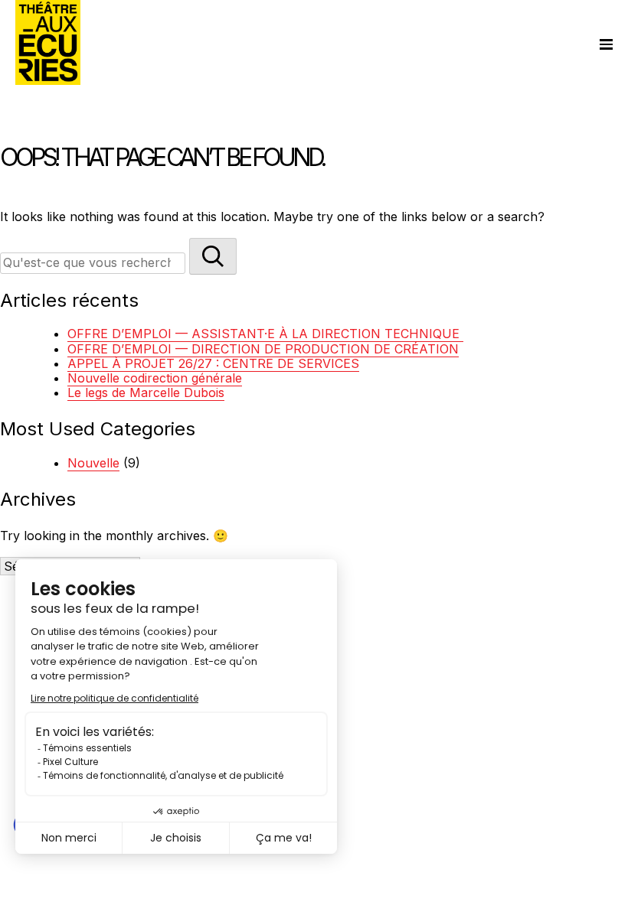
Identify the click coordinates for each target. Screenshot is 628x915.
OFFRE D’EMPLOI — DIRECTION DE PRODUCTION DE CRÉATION (263, 349)
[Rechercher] (213, 256)
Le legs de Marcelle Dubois (145, 392)
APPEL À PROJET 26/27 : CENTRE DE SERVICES (213, 363)
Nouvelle (93, 463)
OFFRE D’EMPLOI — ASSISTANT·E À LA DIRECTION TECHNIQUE (265, 333)
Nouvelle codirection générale (154, 378)
